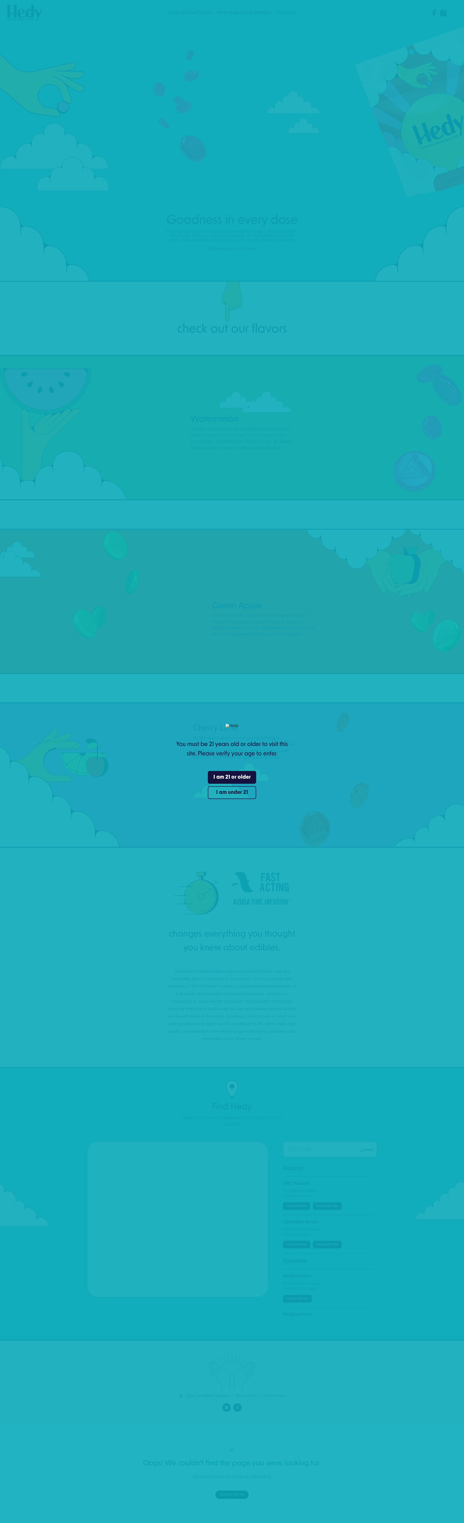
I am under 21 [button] (232, 792)
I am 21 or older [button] (232, 777)
